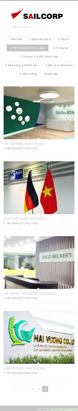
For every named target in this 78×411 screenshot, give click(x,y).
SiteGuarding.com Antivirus (65, 409)
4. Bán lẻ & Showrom (59, 65)
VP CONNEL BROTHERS (24, 144)
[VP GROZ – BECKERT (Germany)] (39, 262)
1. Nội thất (15, 39)
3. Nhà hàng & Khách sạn (21, 65)
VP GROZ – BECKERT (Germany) (30, 293)
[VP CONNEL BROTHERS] (39, 113)
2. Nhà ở (63, 39)
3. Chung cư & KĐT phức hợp (39, 56)
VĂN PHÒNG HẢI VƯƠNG (25, 368)
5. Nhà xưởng (28, 74)
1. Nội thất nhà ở (40, 39)
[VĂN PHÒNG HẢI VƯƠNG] (39, 337)
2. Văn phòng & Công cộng (27, 48)
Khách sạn (51, 74)
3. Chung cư (60, 48)
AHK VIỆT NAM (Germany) (25, 219)
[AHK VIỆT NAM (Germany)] (39, 187)
